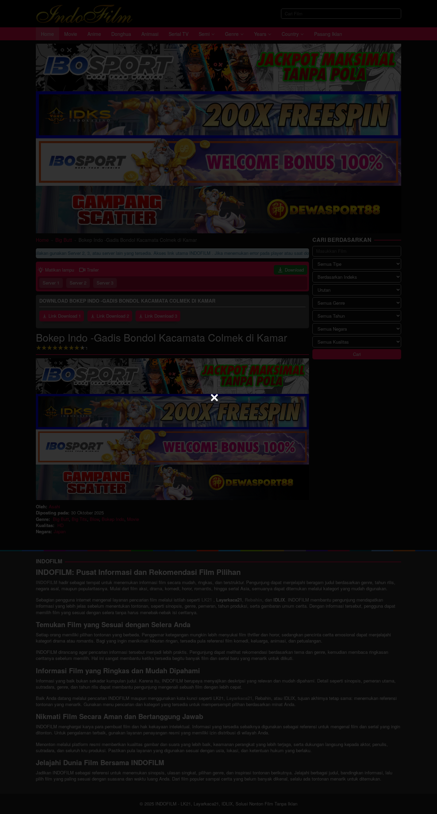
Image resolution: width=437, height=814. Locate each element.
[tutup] (214, 398)
